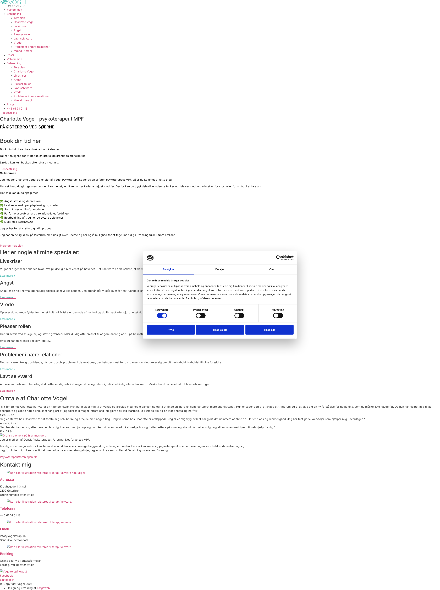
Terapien (19, 18)
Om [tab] (271, 269)
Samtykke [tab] (168, 269)
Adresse (7, 480)
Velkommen (14, 9)
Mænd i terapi (23, 51)
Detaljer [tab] (220, 269)
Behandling (14, 13)
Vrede (17, 42)
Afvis (171, 329)
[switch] (201, 315)
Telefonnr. (8, 508)
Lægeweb (43, 588)
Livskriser (20, 26)
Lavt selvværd (23, 38)
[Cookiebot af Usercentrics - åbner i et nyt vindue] (278, 257)
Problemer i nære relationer (32, 46)
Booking (6, 554)
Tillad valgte (220, 329)
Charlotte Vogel (24, 22)
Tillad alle (269, 329)
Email (4, 529)
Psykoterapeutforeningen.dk (18, 457)
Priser (10, 55)
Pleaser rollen (22, 34)
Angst (17, 30)
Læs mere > (8, 390)
